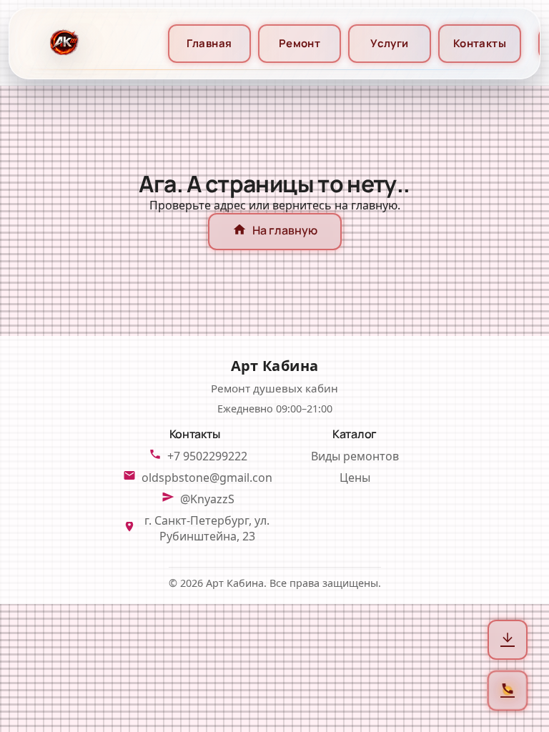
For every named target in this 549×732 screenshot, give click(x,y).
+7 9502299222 (207, 456)
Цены (355, 477)
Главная (209, 43)
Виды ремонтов (355, 456)
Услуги (389, 43)
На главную (274, 231)
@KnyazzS (207, 499)
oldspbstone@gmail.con (207, 477)
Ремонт (300, 43)
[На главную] (63, 43)
